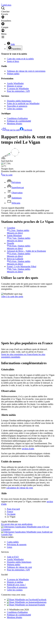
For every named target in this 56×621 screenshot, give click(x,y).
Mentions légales (14, 123)
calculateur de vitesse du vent (19, 488)
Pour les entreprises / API (18, 91)
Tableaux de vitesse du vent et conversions (26, 71)
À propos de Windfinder (18, 88)
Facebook (27, 130)
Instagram (41, 602)
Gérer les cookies (15, 108)
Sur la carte (7, 175)
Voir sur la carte (13, 130)
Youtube (41, 605)
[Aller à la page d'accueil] (1, 2)
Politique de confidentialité (19, 121)
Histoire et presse (14, 86)
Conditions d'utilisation (17, 118)
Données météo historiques (19, 101)
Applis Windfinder (15, 83)
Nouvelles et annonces (17, 106)
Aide (12, 44)
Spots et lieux (13, 61)
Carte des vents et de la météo (20, 58)
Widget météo (13, 73)
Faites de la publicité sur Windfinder (23, 103)
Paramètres (16, 49)
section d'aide (28, 448)
